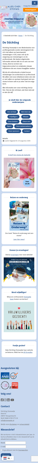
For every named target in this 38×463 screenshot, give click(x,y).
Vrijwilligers (13, 117)
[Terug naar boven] (34, 459)
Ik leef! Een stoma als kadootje (19, 155)
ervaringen (15, 255)
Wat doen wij (25, 112)
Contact (27, 131)
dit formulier (27, 352)
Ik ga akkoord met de (15, 450)
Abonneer (6, 455)
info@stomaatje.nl (7, 420)
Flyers (9, 126)
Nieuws (25, 117)
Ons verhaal (11, 112)
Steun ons (26, 121)
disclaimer (13, 424)
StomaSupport (30, 10)
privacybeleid (24, 424)
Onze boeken (13, 121)
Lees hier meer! (19, 239)
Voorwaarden (23, 450)
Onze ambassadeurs (23, 126)
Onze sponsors (13, 131)
